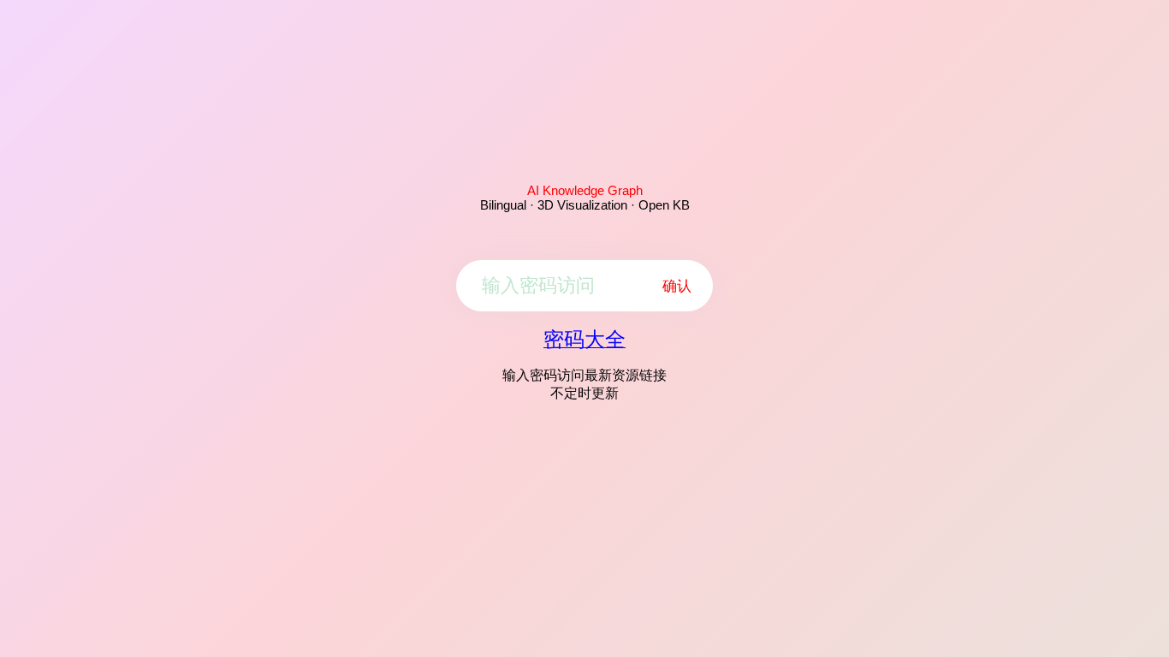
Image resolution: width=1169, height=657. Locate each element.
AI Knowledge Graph (585, 190)
